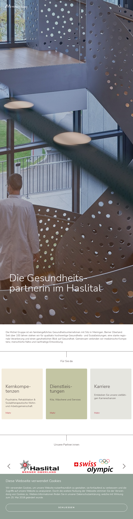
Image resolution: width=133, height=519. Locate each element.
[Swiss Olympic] (39, 466)
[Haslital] (93, 466)
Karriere (102, 386)
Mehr (8, 413)
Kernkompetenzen (18, 388)
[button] (9, 466)
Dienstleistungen (61, 388)
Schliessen (66, 507)
